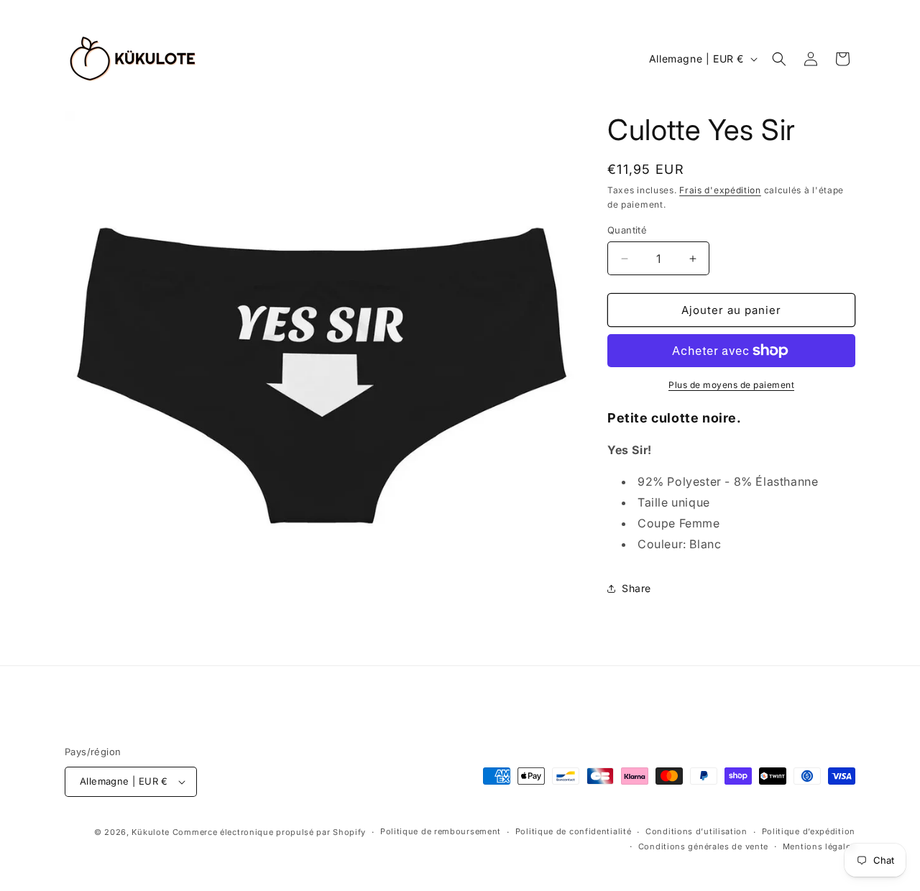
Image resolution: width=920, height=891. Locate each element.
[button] (779, 59)
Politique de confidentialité (573, 831)
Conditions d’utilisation (696, 831)
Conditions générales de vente (703, 846)
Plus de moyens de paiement (731, 384)
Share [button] (636, 588)
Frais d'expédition (720, 190)
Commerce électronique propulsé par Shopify (269, 832)
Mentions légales (819, 846)
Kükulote (152, 832)
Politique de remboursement (440, 831)
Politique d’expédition (808, 831)
